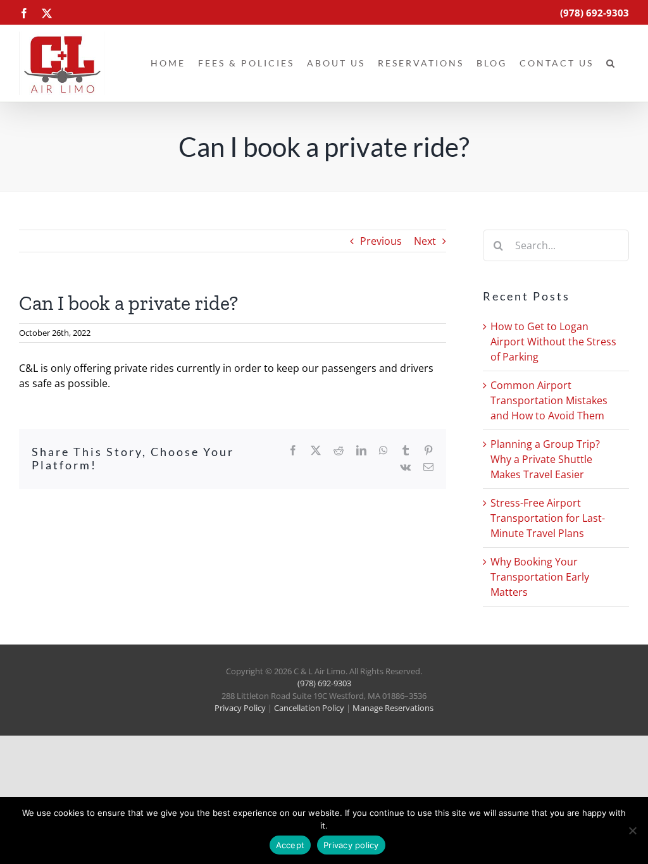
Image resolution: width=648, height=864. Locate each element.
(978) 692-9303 (324, 683)
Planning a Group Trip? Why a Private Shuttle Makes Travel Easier (545, 459)
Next (425, 241)
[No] (632, 830)
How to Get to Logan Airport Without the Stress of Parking (553, 341)
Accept (290, 845)
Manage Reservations (392, 707)
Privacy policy (351, 845)
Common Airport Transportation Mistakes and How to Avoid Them (549, 400)
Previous (381, 241)
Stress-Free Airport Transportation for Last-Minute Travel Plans (547, 518)
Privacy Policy (240, 707)
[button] (611, 63)
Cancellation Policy (309, 707)
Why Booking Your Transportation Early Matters (539, 577)
